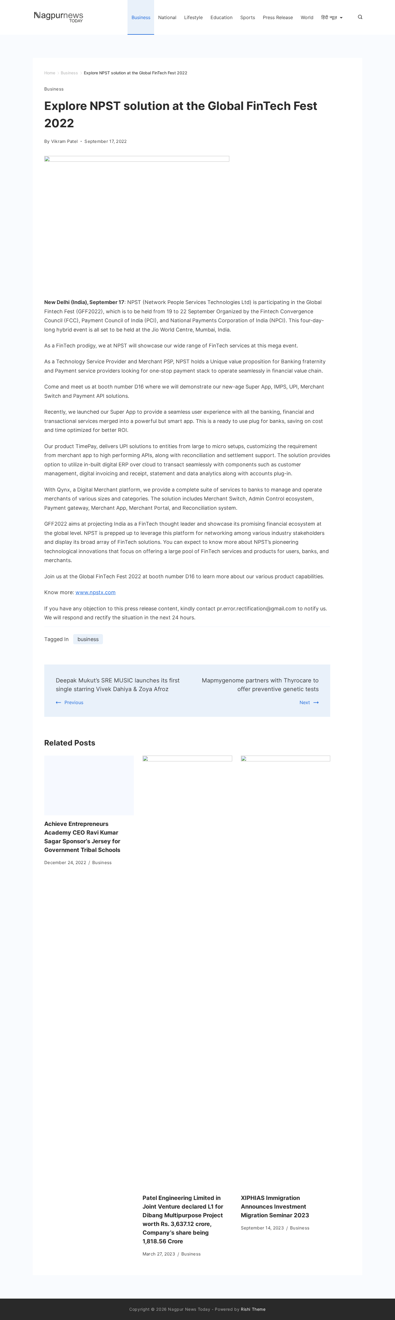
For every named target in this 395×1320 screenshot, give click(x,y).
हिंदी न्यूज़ (329, 17)
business (88, 639)
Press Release (278, 17)
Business (141, 17)
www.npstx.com (95, 592)
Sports (247, 17)
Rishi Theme (253, 1309)
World (307, 17)
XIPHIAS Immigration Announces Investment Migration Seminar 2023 (275, 1206)
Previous (73, 702)
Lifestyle (193, 17)
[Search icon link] (358, 17)
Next (305, 702)
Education (221, 17)
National (167, 17)
